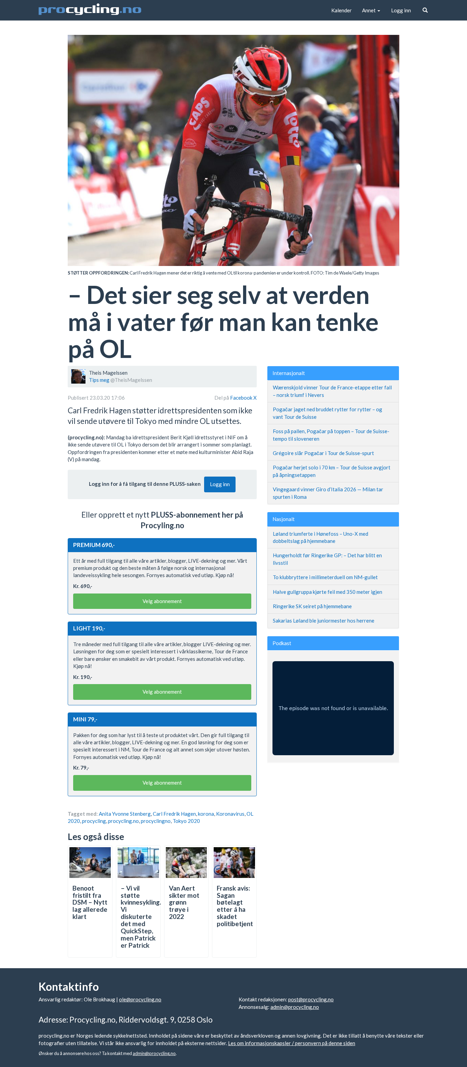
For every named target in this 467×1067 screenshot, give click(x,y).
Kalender (341, 10)
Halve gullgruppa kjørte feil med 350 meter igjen (327, 592)
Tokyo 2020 (186, 821)
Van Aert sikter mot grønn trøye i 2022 (184, 902)
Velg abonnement (162, 601)
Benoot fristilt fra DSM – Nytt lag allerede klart (89, 902)
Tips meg (99, 380)
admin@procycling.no (294, 1007)
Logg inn (401, 10)
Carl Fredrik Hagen (174, 814)
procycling (94, 821)
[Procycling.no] (90, 10)
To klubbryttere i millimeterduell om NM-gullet (325, 577)
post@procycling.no (311, 999)
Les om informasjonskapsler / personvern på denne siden (291, 1043)
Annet (369, 10)
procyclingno (156, 821)
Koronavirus (230, 814)
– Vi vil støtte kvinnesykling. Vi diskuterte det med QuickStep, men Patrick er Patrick (141, 916)
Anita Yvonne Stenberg (125, 814)
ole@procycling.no (140, 999)
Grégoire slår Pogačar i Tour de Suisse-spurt (323, 453)
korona (206, 814)
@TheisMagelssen (131, 380)
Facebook (241, 398)
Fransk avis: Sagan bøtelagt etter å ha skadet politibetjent (235, 906)
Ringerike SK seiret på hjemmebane (312, 606)
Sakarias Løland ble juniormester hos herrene (323, 620)
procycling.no (123, 821)
